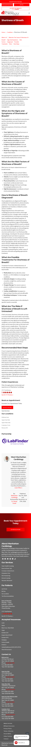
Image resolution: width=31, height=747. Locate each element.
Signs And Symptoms (12, 40)
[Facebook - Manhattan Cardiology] (5, 559)
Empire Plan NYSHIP (7, 635)
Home (3, 32)
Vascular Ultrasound (7, 580)
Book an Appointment (7, 4)
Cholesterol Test (6, 573)
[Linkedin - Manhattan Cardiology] (3, 559)
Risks (10, 44)
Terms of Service (8, 731)
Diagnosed (10, 42)
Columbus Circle (6, 425)
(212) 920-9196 (10, 689)
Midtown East (5, 417)
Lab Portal (4, 589)
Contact (6, 738)
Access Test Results (15, 8)
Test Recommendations (8, 596)
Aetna (3, 625)
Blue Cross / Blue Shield (8, 628)
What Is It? (4, 37)
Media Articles (8, 723)
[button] (29, 13)
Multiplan (4, 640)
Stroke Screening (6, 578)
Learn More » (18, 488)
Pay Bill (22, 4)
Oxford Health (5, 642)
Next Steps (16, 44)
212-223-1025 (10, 677)
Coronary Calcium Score (8, 570)
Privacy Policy (8, 728)
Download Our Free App (15, 1)
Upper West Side (6, 422)
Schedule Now (15, 529)
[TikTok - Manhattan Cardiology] (15, 559)
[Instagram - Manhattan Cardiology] (12, 559)
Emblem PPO (5, 637)
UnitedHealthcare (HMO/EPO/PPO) (11, 647)
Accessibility (7, 733)
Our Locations (5, 593)
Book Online (7, 407)
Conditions (10, 32)
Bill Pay (3, 591)
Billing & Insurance (9, 726)
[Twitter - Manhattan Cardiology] (10, 559)
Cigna (3, 630)
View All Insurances (7, 649)
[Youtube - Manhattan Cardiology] (7, 559)
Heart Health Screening (8, 566)
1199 (3, 623)
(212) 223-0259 (10, 714)
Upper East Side (6, 420)
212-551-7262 (10, 702)
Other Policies (8, 736)
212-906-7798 (10, 663)
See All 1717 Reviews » (7, 394)
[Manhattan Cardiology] (10, 13)
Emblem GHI (5, 632)
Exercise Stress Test (7, 568)
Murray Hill (5, 427)
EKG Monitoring (6, 575)
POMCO (4, 644)
